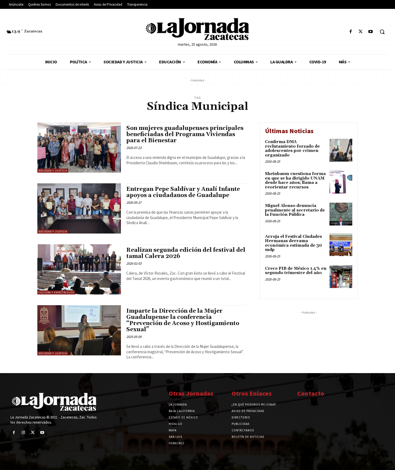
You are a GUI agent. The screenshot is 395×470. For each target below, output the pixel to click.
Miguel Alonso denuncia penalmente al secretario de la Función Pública (295, 210)
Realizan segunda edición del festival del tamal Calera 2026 (185, 253)
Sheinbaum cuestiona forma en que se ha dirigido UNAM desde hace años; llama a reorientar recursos (295, 180)
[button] (382, 31)
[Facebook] (350, 31)
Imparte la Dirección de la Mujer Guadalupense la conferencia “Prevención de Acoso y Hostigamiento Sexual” (182, 320)
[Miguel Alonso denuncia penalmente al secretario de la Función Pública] (340, 214)
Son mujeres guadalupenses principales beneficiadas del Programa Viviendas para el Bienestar (184, 134)
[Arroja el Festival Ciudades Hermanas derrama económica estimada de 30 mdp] (340, 245)
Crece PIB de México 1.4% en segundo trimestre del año (295, 271)
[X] (360, 31)
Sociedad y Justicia (52, 170)
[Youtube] (370, 31)
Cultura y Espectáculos (56, 292)
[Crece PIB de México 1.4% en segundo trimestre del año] (340, 276)
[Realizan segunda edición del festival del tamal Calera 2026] (79, 269)
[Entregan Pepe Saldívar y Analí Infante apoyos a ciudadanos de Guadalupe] (79, 208)
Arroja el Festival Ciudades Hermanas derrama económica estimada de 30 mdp (293, 243)
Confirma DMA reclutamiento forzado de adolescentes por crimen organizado (292, 148)
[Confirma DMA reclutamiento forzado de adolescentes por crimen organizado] (340, 150)
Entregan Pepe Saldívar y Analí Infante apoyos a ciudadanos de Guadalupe (183, 192)
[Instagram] (23, 432)
